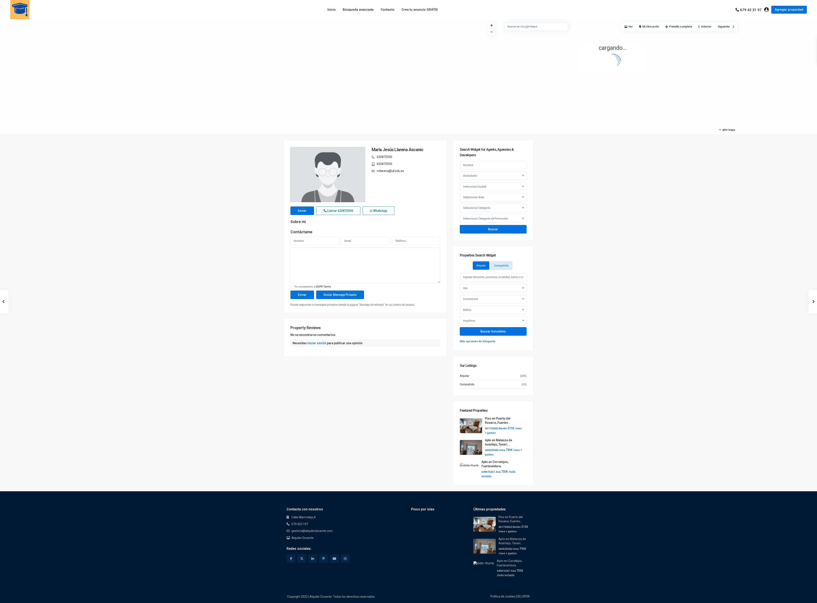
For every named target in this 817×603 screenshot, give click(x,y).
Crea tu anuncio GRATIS (419, 9)
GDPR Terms (323, 286)
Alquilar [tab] (481, 265)
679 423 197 (299, 524)
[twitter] (301, 558)
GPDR (526, 596)
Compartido (467, 384)
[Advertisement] (204, 51)
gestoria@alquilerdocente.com (312, 531)
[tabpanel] (493, 308)
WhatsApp (380, 210)
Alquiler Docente (302, 538)
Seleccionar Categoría (476, 207)
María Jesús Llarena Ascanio (397, 149)
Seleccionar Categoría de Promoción (485, 218)
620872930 (384, 157)
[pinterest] (323, 558)
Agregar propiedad (789, 9)
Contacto (387, 9)
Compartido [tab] (501, 265)
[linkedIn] (312, 558)
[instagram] (345, 558)
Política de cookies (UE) (505, 596)
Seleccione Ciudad (474, 186)
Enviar (302, 210)
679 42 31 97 (751, 10)
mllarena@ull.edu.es (390, 171)
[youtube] (334, 558)
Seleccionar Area (473, 197)
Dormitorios (470, 299)
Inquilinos (469, 320)
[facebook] (291, 558)
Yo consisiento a (313, 286)
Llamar (340, 210)
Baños (467, 309)
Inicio (331, 9)
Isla (465, 288)
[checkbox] (292, 286)
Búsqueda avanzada (358, 9)
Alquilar (464, 375)
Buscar (493, 229)
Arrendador (470, 175)
